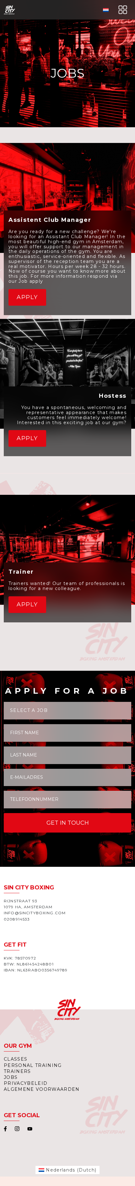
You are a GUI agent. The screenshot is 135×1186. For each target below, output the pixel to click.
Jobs (11, 1077)
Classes (15, 1059)
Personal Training (33, 1065)
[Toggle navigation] (122, 9)
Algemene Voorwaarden (42, 1089)
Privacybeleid (25, 1083)
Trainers (17, 1071)
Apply (27, 297)
